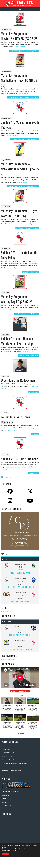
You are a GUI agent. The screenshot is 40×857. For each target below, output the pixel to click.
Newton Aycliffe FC (32, 51)
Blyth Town (19, 228)
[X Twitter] (30, 491)
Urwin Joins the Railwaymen (18, 380)
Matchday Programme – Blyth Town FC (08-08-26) (19, 213)
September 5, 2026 (20, 578)
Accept (5, 854)
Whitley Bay (35, 314)
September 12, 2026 (20, 592)
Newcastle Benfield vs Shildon (20, 649)
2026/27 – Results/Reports (9, 659)
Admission (26, 272)
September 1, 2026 (20, 564)
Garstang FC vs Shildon (20, 601)
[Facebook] (10, 491)
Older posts (6, 477)
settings (15, 850)
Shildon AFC (35, 272)
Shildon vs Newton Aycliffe (20, 635)
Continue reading (20, 46)
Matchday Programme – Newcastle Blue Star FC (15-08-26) (20, 168)
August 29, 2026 (20, 626)
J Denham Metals (23, 355)
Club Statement (34, 473)
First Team (14, 139)
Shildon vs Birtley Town (20, 572)
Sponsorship (35, 355)
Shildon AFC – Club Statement (19, 458)
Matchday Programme (17, 51)
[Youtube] (30, 500)
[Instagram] (10, 500)
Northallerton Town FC (31, 97)
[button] (22, 695)
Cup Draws (35, 434)
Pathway (21, 139)
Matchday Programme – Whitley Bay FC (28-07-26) (17, 299)
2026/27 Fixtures (6, 611)
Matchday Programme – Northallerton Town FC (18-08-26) (19, 80)
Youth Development (32, 139)
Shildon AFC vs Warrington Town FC (20, 587)
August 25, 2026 (20, 640)
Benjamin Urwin (33, 392)
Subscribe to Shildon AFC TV (21, 691)
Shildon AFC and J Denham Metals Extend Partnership (17, 341)
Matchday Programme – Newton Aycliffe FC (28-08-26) (19, 36)
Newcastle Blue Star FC (31, 186)
